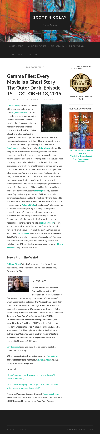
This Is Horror (52, 356)
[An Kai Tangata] (81, 148)
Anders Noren (80, 429)
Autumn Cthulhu (29, 205)
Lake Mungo (44, 148)
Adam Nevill (23, 233)
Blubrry (48, 359)
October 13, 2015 (14, 99)
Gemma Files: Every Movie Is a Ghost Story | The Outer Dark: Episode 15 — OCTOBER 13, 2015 (34, 84)
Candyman (11, 148)
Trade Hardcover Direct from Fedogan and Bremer (81, 159)
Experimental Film (20, 112)
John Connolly (47, 223)
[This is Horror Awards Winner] (81, 93)
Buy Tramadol (13, 347)
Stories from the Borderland (23, 54)
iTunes (40, 359)
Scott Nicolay (50, 17)
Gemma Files (13, 105)
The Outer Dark (76, 46)
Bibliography (57, 46)
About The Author (37, 46)
